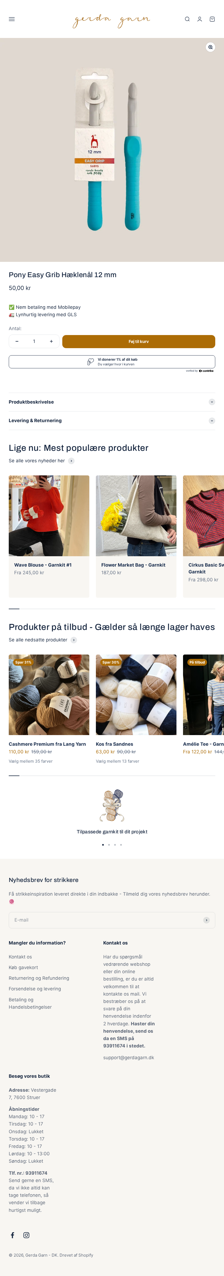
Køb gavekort (23, 967)
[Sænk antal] (17, 341)
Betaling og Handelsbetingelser (30, 1003)
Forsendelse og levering (35, 988)
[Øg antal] (51, 341)
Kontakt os (20, 957)
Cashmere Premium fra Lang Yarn (47, 744)
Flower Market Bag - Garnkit (133, 565)
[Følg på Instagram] (26, 1235)
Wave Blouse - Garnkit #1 (43, 565)
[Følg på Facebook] (12, 1235)
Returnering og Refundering (39, 978)
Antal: (15, 328)
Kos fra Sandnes (114, 744)
